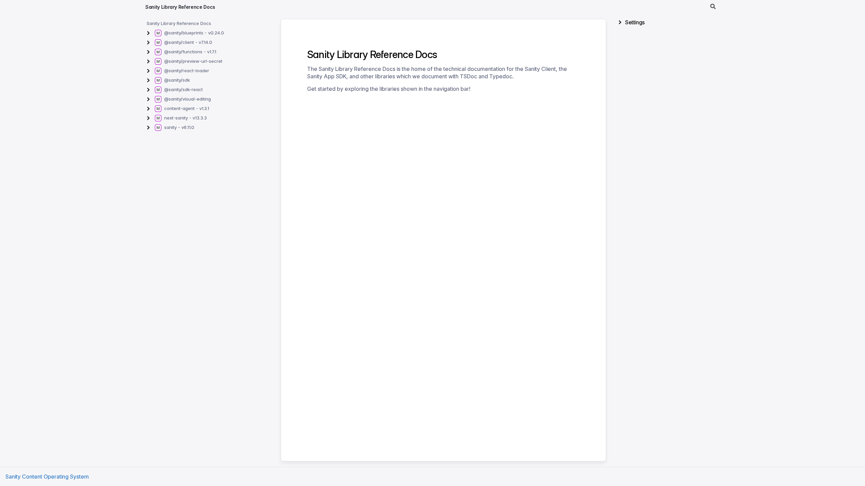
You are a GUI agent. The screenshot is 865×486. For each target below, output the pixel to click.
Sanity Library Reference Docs (180, 7)
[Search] (713, 7)
